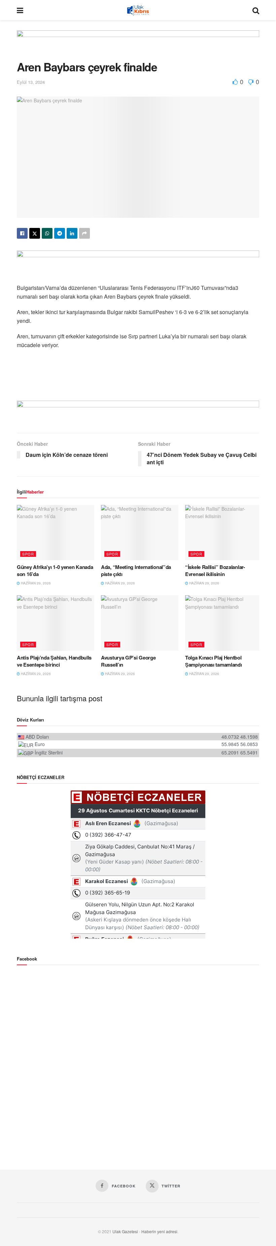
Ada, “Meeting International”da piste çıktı (136, 570)
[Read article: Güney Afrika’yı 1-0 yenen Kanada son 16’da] (55, 532)
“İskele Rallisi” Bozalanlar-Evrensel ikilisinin (215, 570)
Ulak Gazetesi (125, 1231)
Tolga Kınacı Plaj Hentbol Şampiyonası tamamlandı (213, 661)
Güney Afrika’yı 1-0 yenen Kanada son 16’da (55, 570)
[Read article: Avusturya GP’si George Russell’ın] (139, 622)
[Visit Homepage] (138, 10)
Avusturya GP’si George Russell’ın (128, 661)
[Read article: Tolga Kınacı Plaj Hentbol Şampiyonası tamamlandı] (224, 622)
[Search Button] (255, 10)
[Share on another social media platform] (84, 233)
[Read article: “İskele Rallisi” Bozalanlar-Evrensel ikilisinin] (224, 532)
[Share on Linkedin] (72, 233)
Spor (28, 554)
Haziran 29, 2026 (35, 583)
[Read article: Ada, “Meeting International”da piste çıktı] (139, 532)
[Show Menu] (20, 10)
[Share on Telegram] (59, 233)
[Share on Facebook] (22, 233)
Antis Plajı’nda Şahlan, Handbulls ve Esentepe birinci (54, 661)
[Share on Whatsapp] (47, 233)
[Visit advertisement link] (138, 45)
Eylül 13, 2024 (31, 82)
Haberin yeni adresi (159, 1231)
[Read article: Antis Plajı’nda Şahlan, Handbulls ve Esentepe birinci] (55, 622)
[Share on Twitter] (34, 233)
